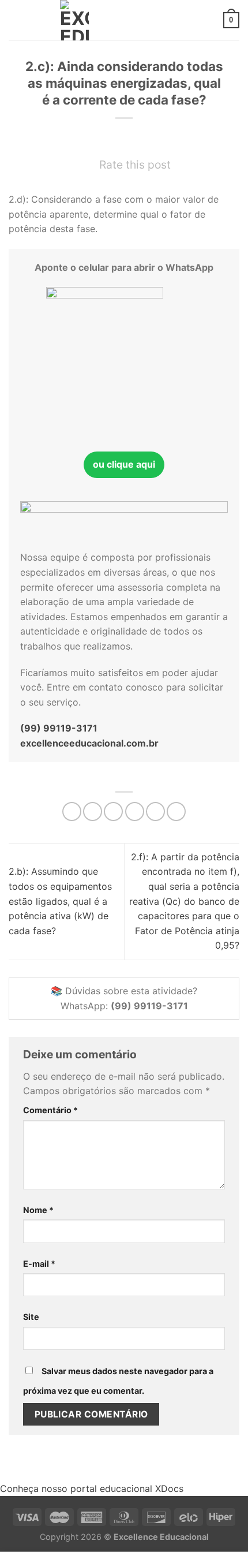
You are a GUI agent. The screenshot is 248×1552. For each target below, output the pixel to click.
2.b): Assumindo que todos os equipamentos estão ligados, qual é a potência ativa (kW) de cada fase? (60, 900)
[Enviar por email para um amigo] (134, 811)
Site (31, 1317)
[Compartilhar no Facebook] (92, 811)
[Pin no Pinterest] (155, 811)
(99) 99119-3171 (58, 728)
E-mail (39, 1264)
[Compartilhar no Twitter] (113, 811)
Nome (38, 1210)
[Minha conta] (209, 20)
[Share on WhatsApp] (71, 811)
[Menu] (15, 20)
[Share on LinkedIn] (176, 811)
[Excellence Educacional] (74, 20)
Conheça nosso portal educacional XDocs (91, 1488)
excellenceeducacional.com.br (89, 743)
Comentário (50, 1110)
